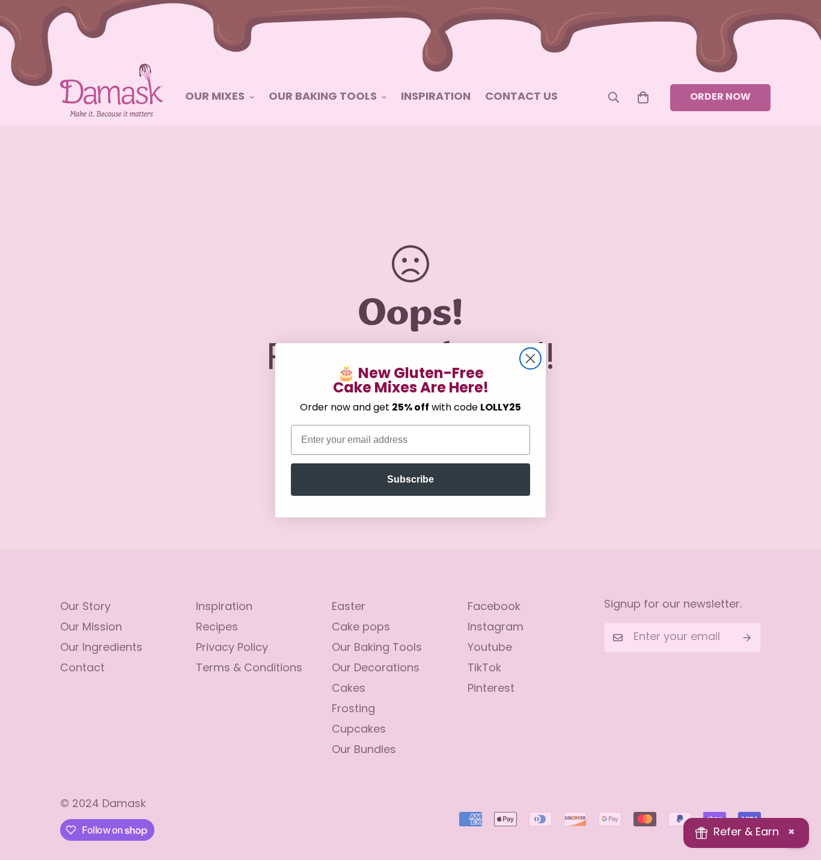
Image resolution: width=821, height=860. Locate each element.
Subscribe (410, 479)
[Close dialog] (530, 358)
